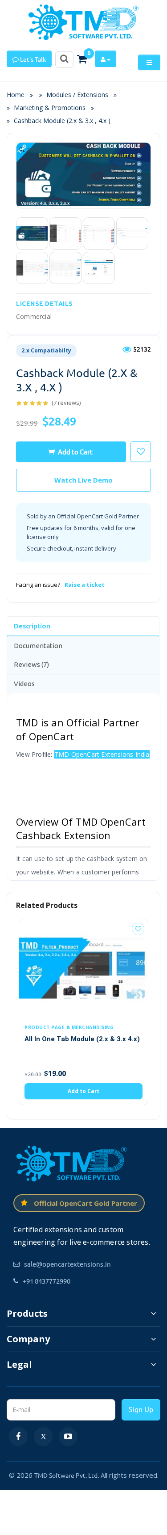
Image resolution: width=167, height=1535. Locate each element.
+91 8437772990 (46, 1280)
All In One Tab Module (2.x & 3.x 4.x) (82, 1039)
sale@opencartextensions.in (67, 1263)
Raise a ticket (85, 585)
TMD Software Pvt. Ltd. (66, 1475)
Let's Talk (32, 59)
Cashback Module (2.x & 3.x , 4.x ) (62, 120)
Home (18, 94)
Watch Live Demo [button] (83, 479)
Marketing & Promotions (50, 107)
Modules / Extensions (77, 94)
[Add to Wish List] (138, 929)
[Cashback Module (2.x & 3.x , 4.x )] (32, 233)
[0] (82, 59)
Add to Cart (75, 451)
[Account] (105, 59)
